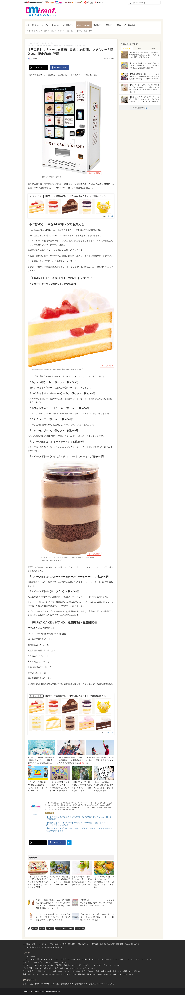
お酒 (61, 968)
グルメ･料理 (27, 968)
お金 (54, 971)
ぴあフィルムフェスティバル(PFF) (101, 984)
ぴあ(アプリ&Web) (42, 984)
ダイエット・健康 (93, 971)
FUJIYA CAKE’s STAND (64, 928)
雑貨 (114, 971)
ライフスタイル (29, 971)
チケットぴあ (28, 984)
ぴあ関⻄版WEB (67, 984)
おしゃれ (49, 962)
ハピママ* (39, 2)
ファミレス (91, 968)
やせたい (55, 25)
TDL (35, 965)
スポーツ (123, 959)
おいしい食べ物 (83, 25)
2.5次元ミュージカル (68, 959)
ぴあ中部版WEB (81, 984)
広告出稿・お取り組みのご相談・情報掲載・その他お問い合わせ (115, 944)
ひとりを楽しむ (134, 971)
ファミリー (27, 962)
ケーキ (42, 928)
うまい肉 (88, 2)
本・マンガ (92, 959)
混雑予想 (59, 965)
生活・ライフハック (44, 971)
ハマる (45, 25)
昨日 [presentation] (140, 48)
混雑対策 (67, 965)
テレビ (27, 959)
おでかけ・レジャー (61, 962)
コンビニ (39, 31)
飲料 (90, 31)
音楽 (32, 959)
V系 (37, 959)
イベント (108, 959)
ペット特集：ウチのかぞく (102, 974)
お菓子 (46, 31)
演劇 (78, 959)
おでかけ (61, 971)
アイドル (44, 959)
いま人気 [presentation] (126, 48)
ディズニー (27, 965)
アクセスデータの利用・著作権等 (62, 944)
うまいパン (78, 2)
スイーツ (30, 31)
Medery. (99, 2)
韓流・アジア (140, 959)
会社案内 (26, 944)
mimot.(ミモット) (41, 11)
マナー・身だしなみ (73, 971)
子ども (42, 962)
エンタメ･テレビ (29, 956)
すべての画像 (94, 173)
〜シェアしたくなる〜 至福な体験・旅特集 (76, 974)
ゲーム (100, 959)
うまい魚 (78, 31)
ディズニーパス (115, 965)
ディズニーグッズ (89, 965)
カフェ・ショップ (57, 31)
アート (115, 959)
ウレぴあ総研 (30, 2)
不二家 (34, 928)
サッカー (131, 959)
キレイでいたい (32, 25)
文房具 (108, 971)
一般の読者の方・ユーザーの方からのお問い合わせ (44, 947)
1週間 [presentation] (153, 48)
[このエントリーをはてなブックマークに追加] (69, 842)
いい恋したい (68, 25)
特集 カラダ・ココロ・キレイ (123, 974)
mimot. (58, 2)
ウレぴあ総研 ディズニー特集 (49, 2)
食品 (85, 31)
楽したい (109, 25)
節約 (119, 25)
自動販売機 (80, 928)
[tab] (127, 48)
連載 (29, 974)
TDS (40, 965)
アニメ (56, 959)
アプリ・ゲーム (102, 965)
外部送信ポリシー (83, 944)
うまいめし (68, 2)
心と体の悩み (130, 25)
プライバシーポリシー (40, 944)
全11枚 (110, 216)
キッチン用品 (122, 971)
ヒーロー (150, 959)
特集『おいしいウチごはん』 (50, 974)
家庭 (35, 962)
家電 (102, 971)
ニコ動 (84, 959)
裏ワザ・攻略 (49, 965)
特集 (24, 974)
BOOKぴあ (55, 984)
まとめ (35, 974)
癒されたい (97, 25)
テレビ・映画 (76, 965)
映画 (50, 959)
